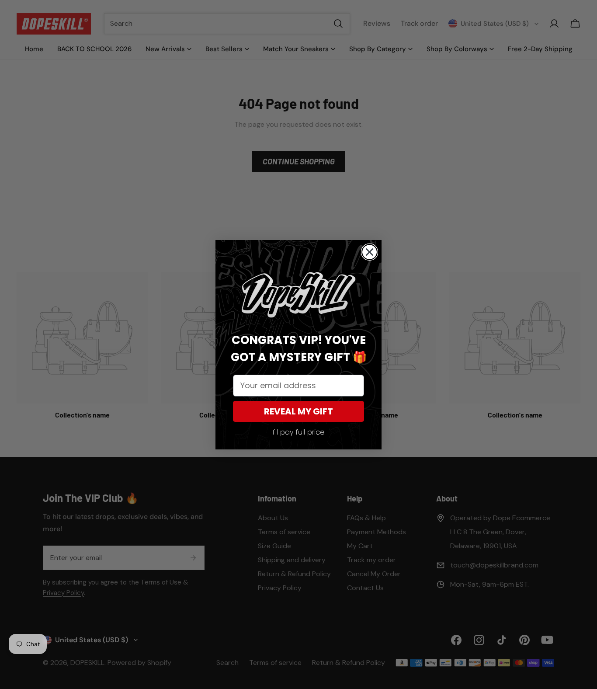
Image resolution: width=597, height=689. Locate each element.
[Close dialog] (369, 252)
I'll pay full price (299, 432)
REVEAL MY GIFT (298, 411)
